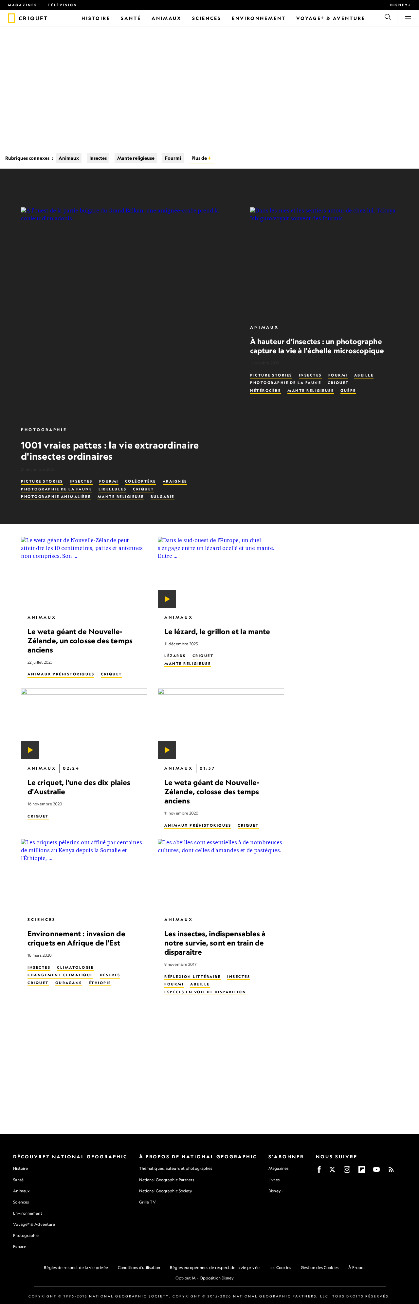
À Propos (356, 1267)
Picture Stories (42, 481)
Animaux (69, 158)
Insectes (98, 158)
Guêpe (348, 390)
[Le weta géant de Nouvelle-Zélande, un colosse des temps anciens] (84, 572)
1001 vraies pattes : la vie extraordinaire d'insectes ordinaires (110, 450)
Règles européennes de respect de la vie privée (215, 1267)
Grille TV (147, 1202)
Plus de (199, 158)
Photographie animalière (56, 496)
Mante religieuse (136, 158)
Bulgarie (162, 496)
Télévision (62, 5)
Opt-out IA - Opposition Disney (204, 1278)
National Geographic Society (165, 1190)
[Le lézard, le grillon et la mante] (221, 572)
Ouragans (68, 982)
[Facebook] (319, 1171)
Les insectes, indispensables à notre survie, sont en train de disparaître (214, 942)
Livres (274, 1180)
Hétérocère (265, 390)
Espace (19, 1246)
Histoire (20, 1168)
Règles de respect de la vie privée (76, 1267)
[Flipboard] (361, 1171)
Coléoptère (140, 481)
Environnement (27, 1213)
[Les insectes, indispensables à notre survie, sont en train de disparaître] (221, 874)
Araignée (175, 481)
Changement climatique (60, 975)
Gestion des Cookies (319, 1267)
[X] (332, 1171)
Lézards (175, 655)
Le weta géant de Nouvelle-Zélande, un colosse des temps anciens (80, 640)
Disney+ (400, 5)
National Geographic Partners (166, 1179)
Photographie (44, 429)
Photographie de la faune (56, 489)
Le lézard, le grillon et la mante (217, 631)
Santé (18, 1179)
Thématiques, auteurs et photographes (175, 1168)
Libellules (112, 489)
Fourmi (173, 158)
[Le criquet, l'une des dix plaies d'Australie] (84, 724)
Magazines (22, 5)
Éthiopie (100, 982)
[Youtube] (376, 1171)
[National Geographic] (11, 18)
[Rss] (391, 1171)
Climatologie (75, 967)
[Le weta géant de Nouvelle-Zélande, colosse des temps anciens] (221, 724)
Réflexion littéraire (192, 976)
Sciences (41, 919)
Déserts (110, 975)
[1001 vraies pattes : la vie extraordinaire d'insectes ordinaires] (127, 314)
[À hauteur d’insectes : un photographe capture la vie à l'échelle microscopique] (324, 262)
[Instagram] (347, 1171)
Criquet (143, 489)
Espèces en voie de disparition (205, 991)
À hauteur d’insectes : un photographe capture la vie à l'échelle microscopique (317, 346)
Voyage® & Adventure (34, 1224)
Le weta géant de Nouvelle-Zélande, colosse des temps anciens (212, 791)
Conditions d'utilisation (139, 1267)
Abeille (364, 375)
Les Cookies (280, 1267)
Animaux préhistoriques (60, 674)
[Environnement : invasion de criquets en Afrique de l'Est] (84, 874)
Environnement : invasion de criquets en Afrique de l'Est (76, 938)
